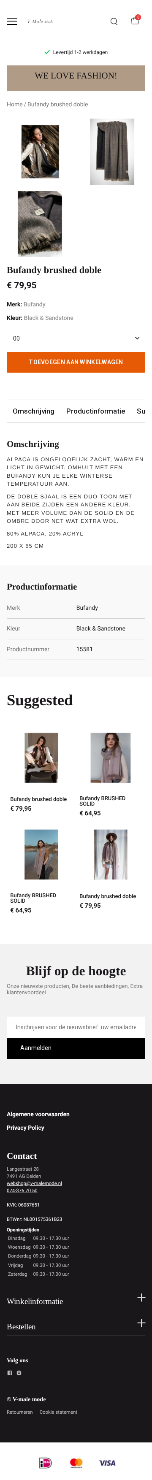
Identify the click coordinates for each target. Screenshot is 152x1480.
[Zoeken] (114, 21)
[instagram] (19, 1374)
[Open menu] (12, 21)
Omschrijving (33, 411)
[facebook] (10, 1374)
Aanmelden (36, 1047)
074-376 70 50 (22, 1190)
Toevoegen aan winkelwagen (76, 362)
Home (15, 104)
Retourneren (20, 1412)
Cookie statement (58, 1412)
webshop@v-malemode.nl (34, 1183)
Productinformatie (95, 411)
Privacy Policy (25, 1128)
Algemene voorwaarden (38, 1114)
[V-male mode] (40, 21)
